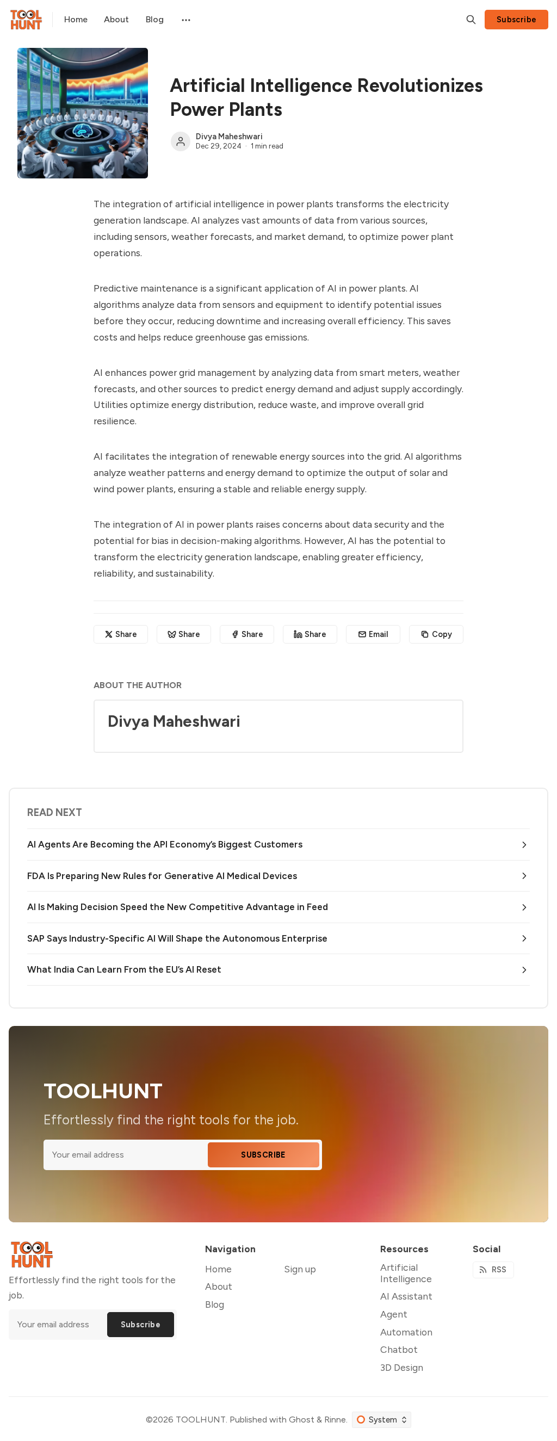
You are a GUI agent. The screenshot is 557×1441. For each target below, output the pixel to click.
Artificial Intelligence (406, 1272)
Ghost (301, 1419)
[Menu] (185, 19)
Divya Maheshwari (229, 136)
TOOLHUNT (201, 1419)
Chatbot (399, 1349)
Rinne (335, 1419)
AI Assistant (406, 1296)
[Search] (471, 19)
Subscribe (517, 19)
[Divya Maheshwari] (180, 141)
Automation (406, 1332)
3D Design (401, 1367)
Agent (393, 1314)
